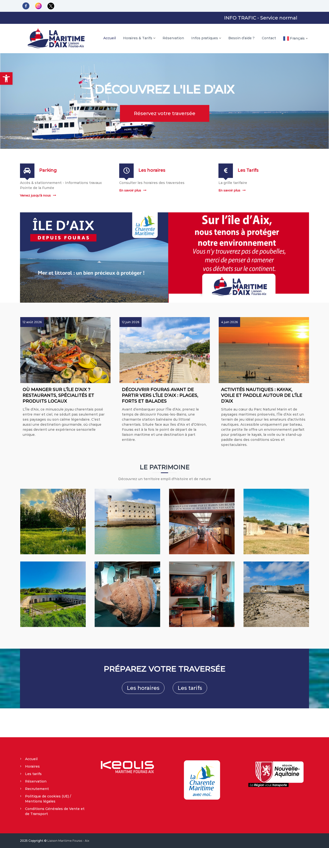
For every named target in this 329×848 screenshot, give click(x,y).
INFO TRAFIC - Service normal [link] (239, 18)
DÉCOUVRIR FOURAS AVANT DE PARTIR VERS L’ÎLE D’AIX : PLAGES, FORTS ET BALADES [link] (160, 395)
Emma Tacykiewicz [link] (40, 448)
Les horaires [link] (151, 170)
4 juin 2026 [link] (229, 322)
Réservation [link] (173, 38)
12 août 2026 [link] (32, 322)
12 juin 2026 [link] (130, 322)
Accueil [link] (109, 38)
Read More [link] (98, 448)
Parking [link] (48, 170)
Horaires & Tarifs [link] (137, 38)
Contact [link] (269, 38)
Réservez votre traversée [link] (164, 113)
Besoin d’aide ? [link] (241, 38)
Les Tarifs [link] (248, 170)
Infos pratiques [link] (204, 38)
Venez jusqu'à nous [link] (35, 195)
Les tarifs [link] (190, 688)
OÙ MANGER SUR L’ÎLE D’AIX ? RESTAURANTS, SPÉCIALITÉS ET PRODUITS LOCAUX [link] (58, 395)
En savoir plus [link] (130, 190)
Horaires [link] (32, 766)
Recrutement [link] (37, 789)
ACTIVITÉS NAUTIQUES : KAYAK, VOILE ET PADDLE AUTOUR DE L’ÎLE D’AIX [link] (261, 395)
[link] (6, 78)
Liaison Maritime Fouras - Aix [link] (68, 840)
